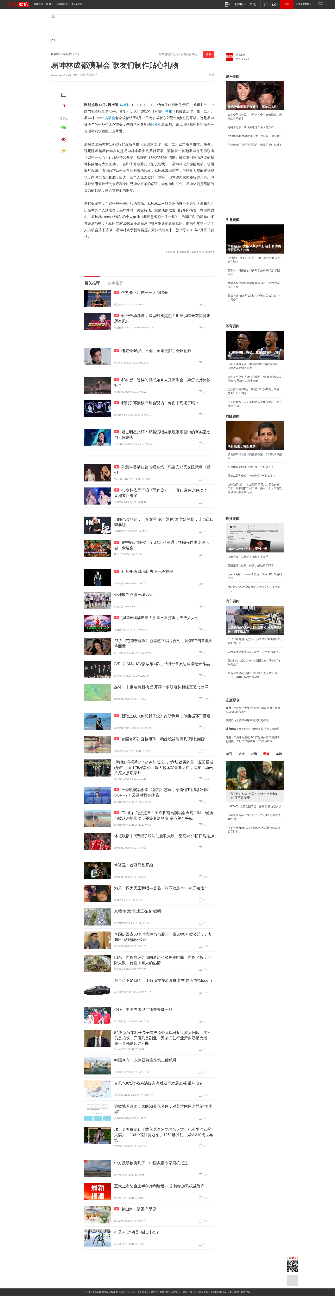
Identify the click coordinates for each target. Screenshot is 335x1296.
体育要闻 (233, 326)
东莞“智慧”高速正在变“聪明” (138, 911)
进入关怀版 (76, 4)
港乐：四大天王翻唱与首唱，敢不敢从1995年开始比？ (161, 888)
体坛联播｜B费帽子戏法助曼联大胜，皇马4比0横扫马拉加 (164, 836)
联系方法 (153, 1292)
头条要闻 (233, 220)
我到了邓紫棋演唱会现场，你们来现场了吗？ (160, 403)
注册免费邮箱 (302, 4)
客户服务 (176, 1292)
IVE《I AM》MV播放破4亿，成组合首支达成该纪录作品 (162, 664)
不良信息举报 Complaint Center (210, 1292)
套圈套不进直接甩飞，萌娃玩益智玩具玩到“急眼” (163, 739)
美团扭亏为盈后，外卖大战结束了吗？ (251, 565)
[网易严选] (253, 4)
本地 (279, 754)
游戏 (266, 754)
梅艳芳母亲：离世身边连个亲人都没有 (251, 127)
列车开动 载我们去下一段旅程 (147, 571)
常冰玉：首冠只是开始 (133, 865)
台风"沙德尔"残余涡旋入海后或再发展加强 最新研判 (158, 1083)
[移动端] (228, 4)
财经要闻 (233, 416)
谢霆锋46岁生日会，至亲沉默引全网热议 (156, 351)
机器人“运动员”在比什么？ (137, 1232)
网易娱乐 (67, 54)
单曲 (168, 111)
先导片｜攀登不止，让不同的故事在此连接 (253, 827)
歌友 (154, 124)
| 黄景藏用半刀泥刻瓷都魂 (247, 720)
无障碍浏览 (62, 4)
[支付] (265, 4)
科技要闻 (233, 519)
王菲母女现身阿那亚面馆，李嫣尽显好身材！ (255, 144)
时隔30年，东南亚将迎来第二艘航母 (145, 1060)
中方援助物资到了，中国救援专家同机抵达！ (153, 1163)
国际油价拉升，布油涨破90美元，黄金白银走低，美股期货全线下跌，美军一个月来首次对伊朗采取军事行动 (255, 488)
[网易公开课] (240, 4)
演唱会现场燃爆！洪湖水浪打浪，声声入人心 (160, 618)
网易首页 (38, 4)
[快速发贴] (64, 95)
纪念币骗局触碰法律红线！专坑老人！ (251, 466)
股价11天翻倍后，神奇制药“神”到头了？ (252, 475)
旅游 (241, 754)
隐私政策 (187, 1292)
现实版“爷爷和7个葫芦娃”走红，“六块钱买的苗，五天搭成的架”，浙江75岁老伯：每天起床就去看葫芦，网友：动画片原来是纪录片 (163, 767)
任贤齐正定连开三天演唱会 (144, 292)
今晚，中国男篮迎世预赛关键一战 (143, 1009)
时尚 (254, 754)
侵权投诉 (245, 1292)
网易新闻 (240, 54)
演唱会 (109, 118)
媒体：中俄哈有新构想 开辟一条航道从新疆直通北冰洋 (161, 687)
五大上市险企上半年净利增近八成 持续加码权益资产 (159, 1186)
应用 (48, 4)
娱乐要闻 (233, 77)
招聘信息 (164, 1292)
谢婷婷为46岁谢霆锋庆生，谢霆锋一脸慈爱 (254, 136)
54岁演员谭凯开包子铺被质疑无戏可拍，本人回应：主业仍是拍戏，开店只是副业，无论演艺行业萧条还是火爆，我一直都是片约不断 (163, 1038)
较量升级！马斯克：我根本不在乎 (248, 556)
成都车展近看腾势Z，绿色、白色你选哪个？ (254, 651)
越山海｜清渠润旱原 (138, 1209)
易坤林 (124, 105)
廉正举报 (234, 1292)
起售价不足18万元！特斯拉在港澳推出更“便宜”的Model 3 (163, 980)
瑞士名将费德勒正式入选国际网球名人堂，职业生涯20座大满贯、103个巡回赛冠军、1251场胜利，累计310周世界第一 (163, 1134)
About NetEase (127, 1292)
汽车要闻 (233, 601)
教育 (229, 754)
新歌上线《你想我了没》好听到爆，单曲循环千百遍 (166, 716)
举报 (211, 74)
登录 (286, 4)
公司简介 (141, 1292)
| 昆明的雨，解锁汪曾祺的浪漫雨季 (253, 728)
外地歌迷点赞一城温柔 (133, 594)
